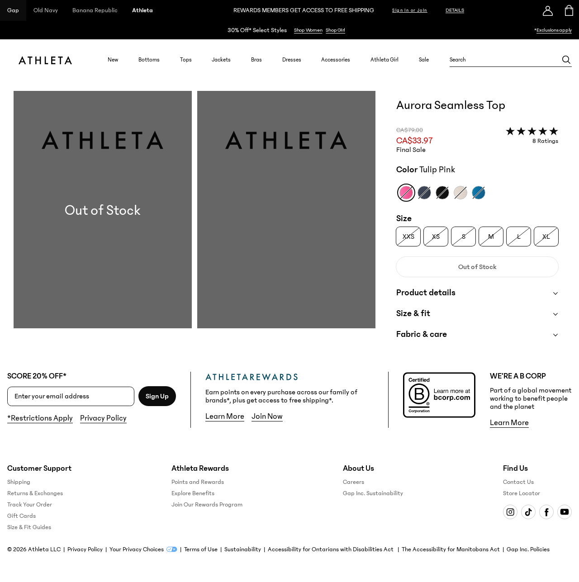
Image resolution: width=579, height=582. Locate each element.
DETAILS (455, 10)
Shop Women (308, 30)
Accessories (335, 60)
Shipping (18, 482)
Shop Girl (335, 30)
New (113, 60)
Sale (424, 60)
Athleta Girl (384, 60)
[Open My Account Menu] (547, 10)
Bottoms (149, 60)
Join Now (267, 416)
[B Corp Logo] (439, 395)
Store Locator (521, 493)
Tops (186, 60)
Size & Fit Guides (29, 527)
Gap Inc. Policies (528, 549)
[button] (194, 224)
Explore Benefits (192, 493)
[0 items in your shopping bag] (568, 10)
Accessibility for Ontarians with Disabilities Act (331, 549)
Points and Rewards (197, 482)
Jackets (221, 60)
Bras (256, 60)
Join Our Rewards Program (206, 504)
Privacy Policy (103, 418)
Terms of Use (201, 549)
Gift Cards (21, 516)
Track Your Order (29, 504)
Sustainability (242, 549)
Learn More (224, 416)
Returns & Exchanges (35, 493)
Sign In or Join (409, 10)
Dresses (291, 60)
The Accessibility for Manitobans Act (451, 549)
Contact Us (518, 482)
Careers (353, 482)
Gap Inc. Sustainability (373, 493)
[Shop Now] (289, 30)
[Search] (566, 59)
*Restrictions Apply (40, 418)
